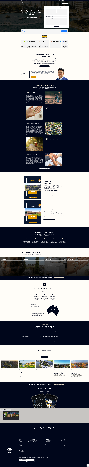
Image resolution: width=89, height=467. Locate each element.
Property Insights (21, 444)
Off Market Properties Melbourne (32, 440)
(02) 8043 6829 (65, 440)
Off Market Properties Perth (32, 441)
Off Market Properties (47, 444)
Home (29, 8)
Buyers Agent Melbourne (48, 441)
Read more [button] (35, 47)
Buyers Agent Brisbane (48, 440)
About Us (20, 441)
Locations (20, 445)
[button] (67, 44)
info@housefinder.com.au (66, 441)
